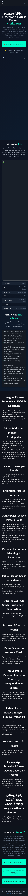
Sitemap (8, 893)
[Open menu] (24, 3)
